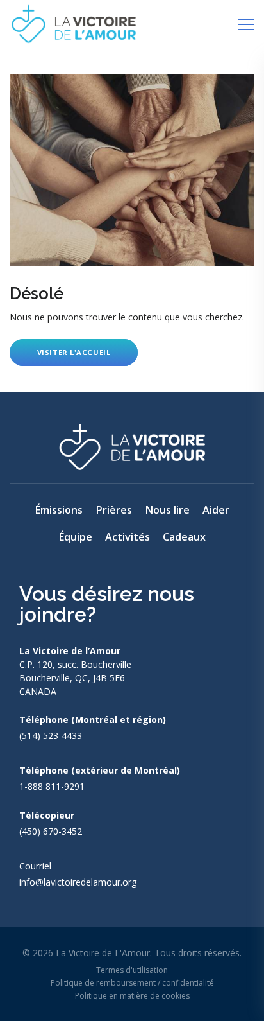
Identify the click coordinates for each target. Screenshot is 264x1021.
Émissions (59, 510)
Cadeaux (184, 537)
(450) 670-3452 (50, 831)
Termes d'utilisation (132, 969)
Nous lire (167, 510)
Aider (215, 510)
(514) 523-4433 (50, 735)
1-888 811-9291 (52, 786)
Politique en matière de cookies (132, 995)
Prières (113, 510)
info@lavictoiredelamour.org (78, 882)
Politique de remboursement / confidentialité (132, 982)
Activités (127, 537)
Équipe (75, 537)
